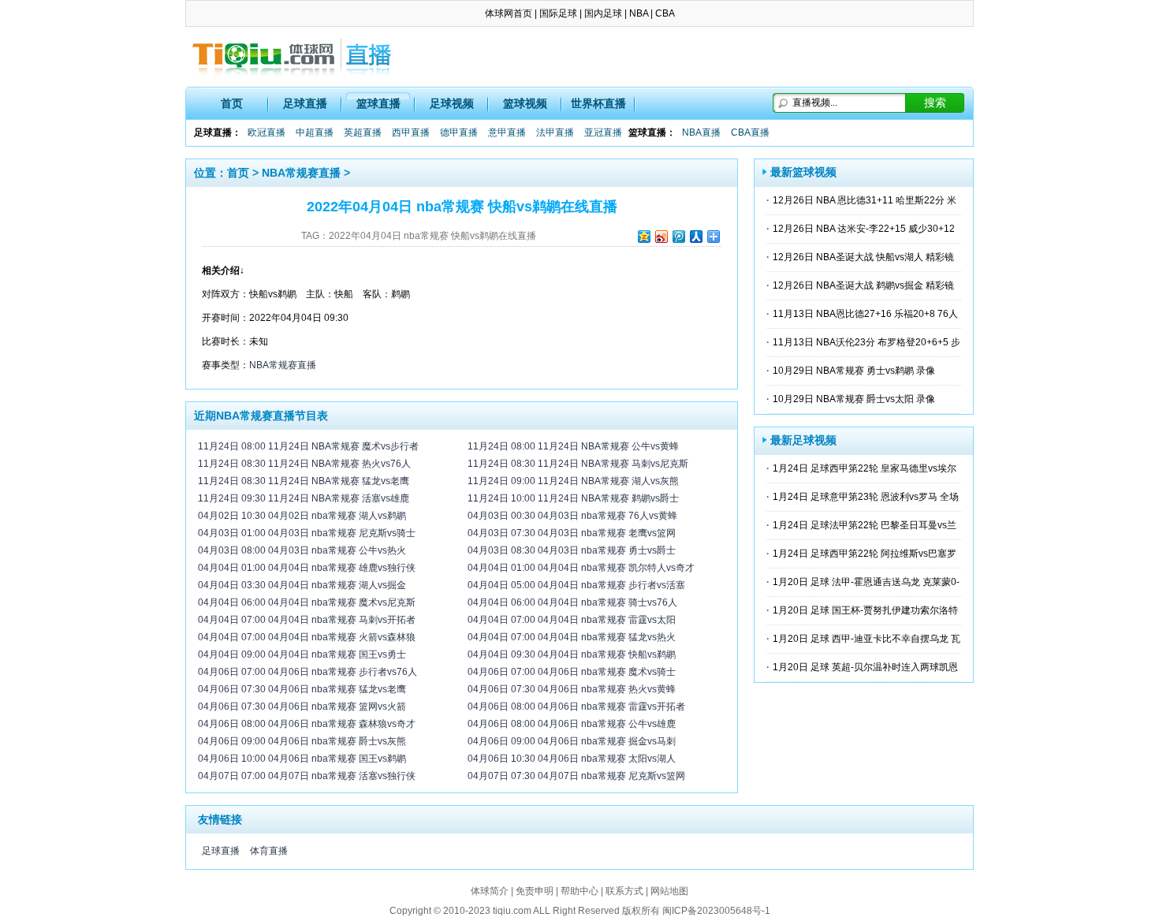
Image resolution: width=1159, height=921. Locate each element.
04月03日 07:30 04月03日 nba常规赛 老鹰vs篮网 (572, 533)
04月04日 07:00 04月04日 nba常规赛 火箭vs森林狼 (307, 637)
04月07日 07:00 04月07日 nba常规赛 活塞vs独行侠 (307, 775)
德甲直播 (459, 132)
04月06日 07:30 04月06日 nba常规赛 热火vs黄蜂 (572, 689)
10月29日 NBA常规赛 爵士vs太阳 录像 (854, 399)
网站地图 (669, 891)
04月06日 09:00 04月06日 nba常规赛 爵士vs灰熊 (302, 741)
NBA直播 (701, 132)
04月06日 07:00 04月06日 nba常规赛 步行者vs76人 (307, 671)
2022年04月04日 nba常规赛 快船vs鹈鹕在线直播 (432, 235)
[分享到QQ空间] (643, 236)
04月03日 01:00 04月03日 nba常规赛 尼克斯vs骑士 (307, 533)
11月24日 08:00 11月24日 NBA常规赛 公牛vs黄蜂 (573, 446)
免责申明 (534, 891)
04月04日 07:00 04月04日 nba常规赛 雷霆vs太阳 (572, 619)
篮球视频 (525, 103)
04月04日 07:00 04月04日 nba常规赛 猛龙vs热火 (572, 637)
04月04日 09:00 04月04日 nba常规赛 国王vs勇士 (302, 654)
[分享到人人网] (695, 236)
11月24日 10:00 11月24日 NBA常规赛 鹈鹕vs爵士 (573, 498)
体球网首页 (508, 13)
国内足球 (603, 13)
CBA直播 (750, 132)
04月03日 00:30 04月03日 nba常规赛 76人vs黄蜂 (572, 515)
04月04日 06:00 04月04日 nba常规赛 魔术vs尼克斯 (307, 602)
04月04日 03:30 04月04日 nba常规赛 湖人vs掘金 (302, 585)
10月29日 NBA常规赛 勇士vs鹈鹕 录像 (854, 370)
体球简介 (490, 891)
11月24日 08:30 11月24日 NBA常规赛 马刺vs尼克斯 (578, 463)
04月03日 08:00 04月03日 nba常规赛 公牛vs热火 (302, 550)
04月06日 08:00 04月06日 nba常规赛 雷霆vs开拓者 (576, 706)
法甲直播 (555, 132)
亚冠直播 (603, 132)
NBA (638, 13)
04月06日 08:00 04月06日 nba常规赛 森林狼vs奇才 (307, 723)
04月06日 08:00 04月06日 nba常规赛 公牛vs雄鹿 (572, 723)
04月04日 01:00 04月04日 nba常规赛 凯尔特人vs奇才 (581, 567)
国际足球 (558, 13)
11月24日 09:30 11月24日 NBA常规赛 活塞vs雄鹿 (303, 498)
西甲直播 (411, 132)
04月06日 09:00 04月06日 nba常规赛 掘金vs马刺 (572, 741)
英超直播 (363, 132)
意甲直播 (507, 132)
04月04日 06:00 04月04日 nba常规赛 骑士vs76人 (572, 602)
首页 (232, 103)
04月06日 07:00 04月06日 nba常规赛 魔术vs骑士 (572, 671)
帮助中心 (579, 891)
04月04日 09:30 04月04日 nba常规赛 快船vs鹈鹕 (572, 654)
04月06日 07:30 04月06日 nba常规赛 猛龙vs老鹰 (302, 689)
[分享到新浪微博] (660, 236)
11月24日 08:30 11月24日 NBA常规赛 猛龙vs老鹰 (303, 481)
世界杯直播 (598, 103)
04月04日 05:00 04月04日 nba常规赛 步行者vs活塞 (576, 585)
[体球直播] (291, 57)
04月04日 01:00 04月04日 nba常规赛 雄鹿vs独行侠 (307, 567)
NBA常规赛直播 (301, 172)
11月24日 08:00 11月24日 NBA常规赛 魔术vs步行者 (308, 446)
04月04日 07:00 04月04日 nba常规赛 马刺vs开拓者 (307, 619)
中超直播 (315, 132)
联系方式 (624, 891)
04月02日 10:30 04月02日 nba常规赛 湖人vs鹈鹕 (302, 515)
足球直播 (305, 103)
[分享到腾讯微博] (678, 236)
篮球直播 (378, 103)
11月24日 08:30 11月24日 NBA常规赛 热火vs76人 (304, 463)
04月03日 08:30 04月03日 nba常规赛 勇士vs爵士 (572, 550)
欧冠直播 (266, 132)
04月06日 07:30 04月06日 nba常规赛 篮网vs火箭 (302, 706)
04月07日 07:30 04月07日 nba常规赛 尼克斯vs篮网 (576, 775)
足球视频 (452, 103)
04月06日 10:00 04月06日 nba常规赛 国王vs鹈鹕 (302, 758)
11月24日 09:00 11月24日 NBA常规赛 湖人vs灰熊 (573, 481)
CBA (665, 13)
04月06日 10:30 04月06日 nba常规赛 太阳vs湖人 (572, 758)
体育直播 (269, 850)
